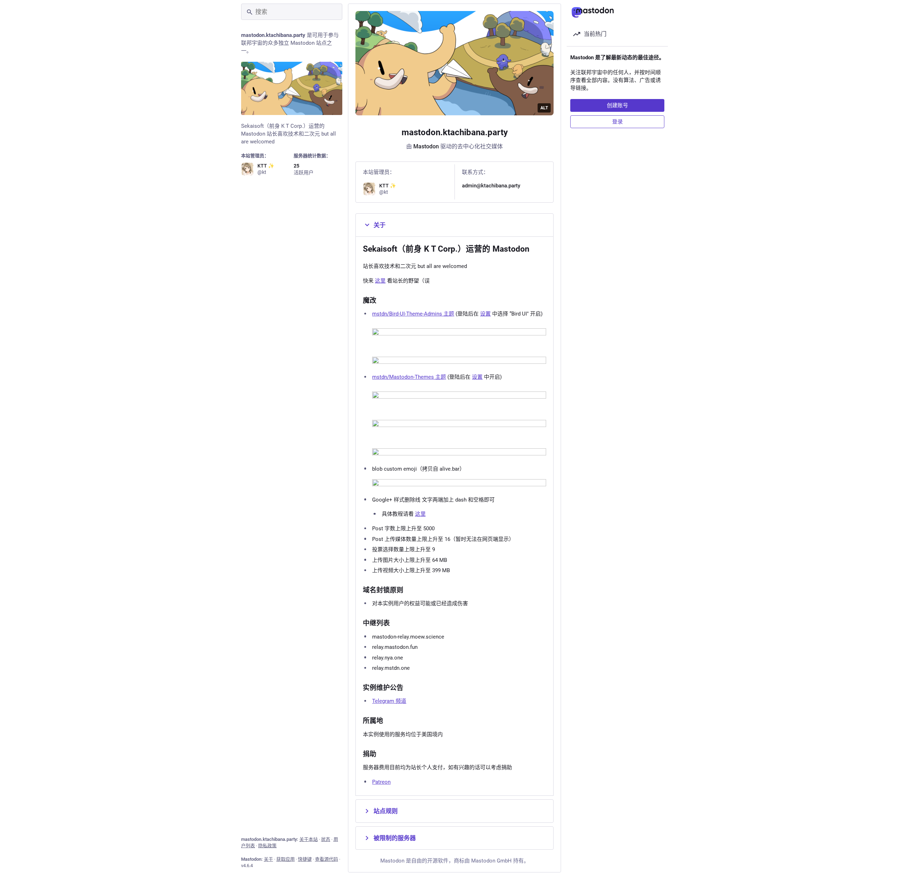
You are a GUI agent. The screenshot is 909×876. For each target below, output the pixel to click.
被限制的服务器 (395, 838)
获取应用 (285, 859)
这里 (380, 281)
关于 (268, 859)
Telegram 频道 (389, 701)
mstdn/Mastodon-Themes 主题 (409, 377)
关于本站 (308, 839)
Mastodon (426, 146)
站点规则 (386, 811)
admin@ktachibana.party (491, 185)
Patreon (381, 782)
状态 (325, 839)
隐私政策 (267, 845)
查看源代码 (326, 859)
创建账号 (617, 105)
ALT (544, 107)
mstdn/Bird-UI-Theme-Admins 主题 (413, 314)
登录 (617, 122)
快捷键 (305, 859)
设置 (485, 314)
